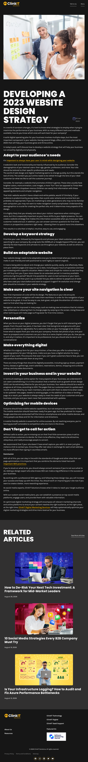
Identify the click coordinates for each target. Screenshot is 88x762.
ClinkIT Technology (54, 716)
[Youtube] (52, 758)
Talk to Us (73, 4)
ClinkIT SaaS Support (55, 723)
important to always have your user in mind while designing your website (40, 160)
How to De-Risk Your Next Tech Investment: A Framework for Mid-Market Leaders (40, 589)
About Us (8, 729)
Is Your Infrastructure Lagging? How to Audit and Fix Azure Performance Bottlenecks (43, 691)
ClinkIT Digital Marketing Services (34, 507)
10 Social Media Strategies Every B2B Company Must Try (41, 640)
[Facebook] (35, 758)
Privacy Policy (9, 754)
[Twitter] (48, 758)
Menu (83, 4)
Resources (9, 733)
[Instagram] (39, 758)
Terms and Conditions (23, 754)
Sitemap (36, 754)
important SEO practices (14, 464)
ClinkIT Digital (52, 720)
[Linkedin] (44, 758)
